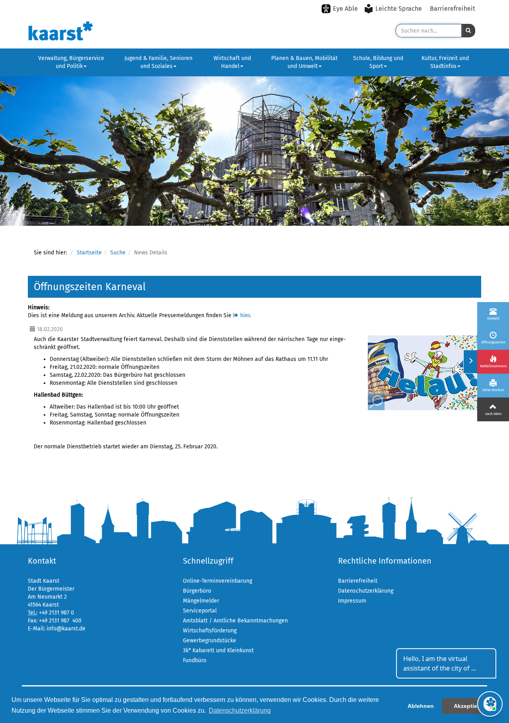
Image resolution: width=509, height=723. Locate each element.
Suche (118, 252)
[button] (468, 30)
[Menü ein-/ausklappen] (470, 362)
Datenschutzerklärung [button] (240, 710)
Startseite (89, 252)
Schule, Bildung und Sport (378, 62)
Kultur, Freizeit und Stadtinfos (445, 62)
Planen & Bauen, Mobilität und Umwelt (304, 62)
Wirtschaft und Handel (232, 62)
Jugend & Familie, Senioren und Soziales (158, 62)
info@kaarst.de (66, 628)
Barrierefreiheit (452, 8)
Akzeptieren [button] (470, 706)
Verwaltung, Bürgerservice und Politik (71, 62)
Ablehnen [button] (421, 706)
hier (245, 315)
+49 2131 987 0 (56, 612)
